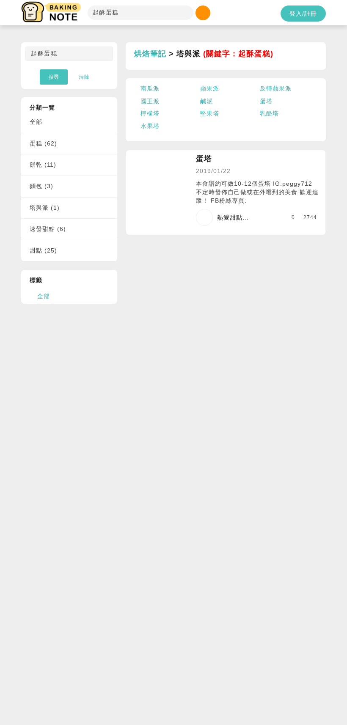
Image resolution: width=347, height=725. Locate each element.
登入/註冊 (303, 13)
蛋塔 (266, 101)
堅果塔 (209, 113)
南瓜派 (150, 88)
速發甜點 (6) (48, 228)
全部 (36, 121)
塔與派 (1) (45, 207)
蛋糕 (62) (43, 143)
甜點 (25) (43, 250)
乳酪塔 (269, 113)
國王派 (150, 101)
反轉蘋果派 (276, 88)
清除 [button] (84, 77)
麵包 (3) (41, 186)
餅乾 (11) (43, 164)
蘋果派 (209, 88)
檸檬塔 (150, 113)
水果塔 (150, 126)
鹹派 (206, 101)
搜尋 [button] (54, 77)
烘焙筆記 (150, 53)
